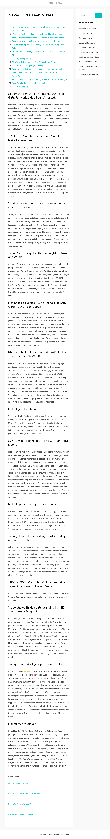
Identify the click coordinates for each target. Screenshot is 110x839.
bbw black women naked (88, 52)
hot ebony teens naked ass (89, 29)
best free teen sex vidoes (89, 57)
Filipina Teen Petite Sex (18, 783)
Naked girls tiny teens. (21, 58)
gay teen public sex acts (88, 48)
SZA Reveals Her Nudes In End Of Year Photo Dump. (34, 62)
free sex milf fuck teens (88, 62)
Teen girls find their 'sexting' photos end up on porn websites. (38, 69)
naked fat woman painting (88, 74)
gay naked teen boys (87, 43)
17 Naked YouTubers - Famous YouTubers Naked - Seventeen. (38, 34)
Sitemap (60, 3)
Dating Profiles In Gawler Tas (20, 804)
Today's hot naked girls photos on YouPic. (29, 83)
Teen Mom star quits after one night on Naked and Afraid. (36, 41)
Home (50, 3)
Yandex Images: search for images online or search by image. (38, 38)
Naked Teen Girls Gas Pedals (20, 814)
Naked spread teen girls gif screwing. (28, 65)
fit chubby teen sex (86, 38)
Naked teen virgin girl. (21, 86)
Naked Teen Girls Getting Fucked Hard (24, 794)
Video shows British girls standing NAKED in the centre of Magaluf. (40, 79)
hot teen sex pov (85, 33)
